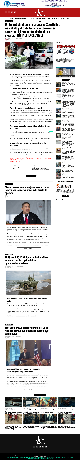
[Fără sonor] (71, 76)
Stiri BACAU (22, 457)
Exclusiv (53, 18)
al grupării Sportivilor (19, 119)
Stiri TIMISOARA (38, 458)
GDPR (40, 21)
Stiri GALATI (48, 457)
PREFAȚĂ (11, 18)
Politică (44, 18)
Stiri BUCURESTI (34, 457)
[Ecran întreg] (73, 76)
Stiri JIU (57, 457)
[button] (65, 72)
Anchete (57, 18)
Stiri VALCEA (45, 458)
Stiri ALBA (9, 457)
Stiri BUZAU (27, 457)
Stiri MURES (69, 457)
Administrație (38, 18)
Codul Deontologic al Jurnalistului (21, 18)
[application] (65, 72)
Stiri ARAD (13, 457)
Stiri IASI (53, 457)
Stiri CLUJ (39, 457)
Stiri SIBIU (33, 458)
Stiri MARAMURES (62, 457)
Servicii (68, 18)
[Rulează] (58, 76)
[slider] (65, 76)
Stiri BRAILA (50, 458)
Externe (48, 18)
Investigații (63, 18)
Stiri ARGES (17, 457)
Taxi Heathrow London (60, 199)
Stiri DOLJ (44, 457)
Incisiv (11, 39)
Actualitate (32, 18)
